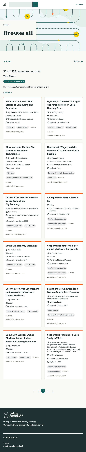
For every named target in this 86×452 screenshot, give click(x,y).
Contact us (9, 437)
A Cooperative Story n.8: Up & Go (62, 199)
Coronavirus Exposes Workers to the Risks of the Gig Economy (22, 201)
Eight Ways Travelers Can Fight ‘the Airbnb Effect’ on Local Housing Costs (63, 105)
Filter (8, 61)
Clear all (6, 92)
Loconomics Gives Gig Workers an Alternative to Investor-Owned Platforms (22, 292)
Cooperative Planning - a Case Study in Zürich (63, 336)
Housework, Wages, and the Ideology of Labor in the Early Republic (63, 151)
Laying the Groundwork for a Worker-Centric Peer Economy (63, 290)
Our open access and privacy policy (18, 422)
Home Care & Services (15, 81)
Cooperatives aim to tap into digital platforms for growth (62, 247)
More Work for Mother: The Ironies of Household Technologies (20, 151)
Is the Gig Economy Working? (21, 245)
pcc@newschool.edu (12, 446)
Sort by (79, 61)
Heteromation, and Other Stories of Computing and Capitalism (19, 105)
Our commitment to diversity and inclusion (22, 425)
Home (5, 25)
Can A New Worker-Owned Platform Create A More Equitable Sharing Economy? (21, 338)
